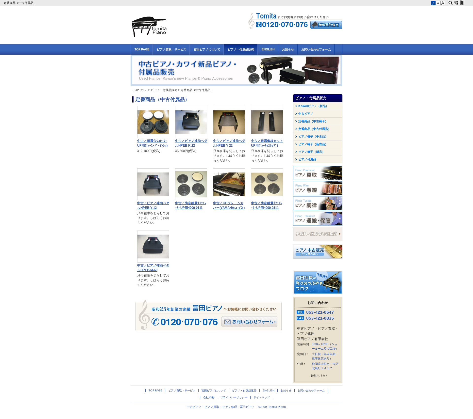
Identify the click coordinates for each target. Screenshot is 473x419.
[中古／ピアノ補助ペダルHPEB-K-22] (191, 137)
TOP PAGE (142, 49)
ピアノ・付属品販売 (241, 49)
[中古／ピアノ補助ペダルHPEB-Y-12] (153, 199)
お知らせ (288, 49)
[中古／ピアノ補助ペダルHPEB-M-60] (153, 261)
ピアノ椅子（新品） (311, 152)
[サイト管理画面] (462, 3)
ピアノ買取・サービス (171, 49)
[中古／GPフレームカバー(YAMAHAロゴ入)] (229, 199)
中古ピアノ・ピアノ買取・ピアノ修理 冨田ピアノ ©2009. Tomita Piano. (237, 407)
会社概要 (208, 397)
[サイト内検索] (450, 3)
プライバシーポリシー (233, 397)
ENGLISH (268, 49)
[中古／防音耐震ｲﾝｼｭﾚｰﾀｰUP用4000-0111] (191, 199)
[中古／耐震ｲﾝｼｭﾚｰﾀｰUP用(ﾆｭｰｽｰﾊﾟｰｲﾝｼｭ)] (153, 137)
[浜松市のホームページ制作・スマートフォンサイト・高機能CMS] (456, 3)
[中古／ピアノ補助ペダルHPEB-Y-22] (229, 137)
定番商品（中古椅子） (313, 121)
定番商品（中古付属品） (20, 3)
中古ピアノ (305, 113)
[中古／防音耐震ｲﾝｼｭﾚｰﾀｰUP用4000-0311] (267, 199)
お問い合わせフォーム (316, 49)
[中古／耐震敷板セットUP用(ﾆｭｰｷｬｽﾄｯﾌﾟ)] (267, 137)
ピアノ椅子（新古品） (313, 144)
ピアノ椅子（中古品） (313, 136)
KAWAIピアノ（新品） (313, 106)
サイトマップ (261, 397)
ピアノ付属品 (307, 159)
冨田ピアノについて (207, 49)
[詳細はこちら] (317, 376)
